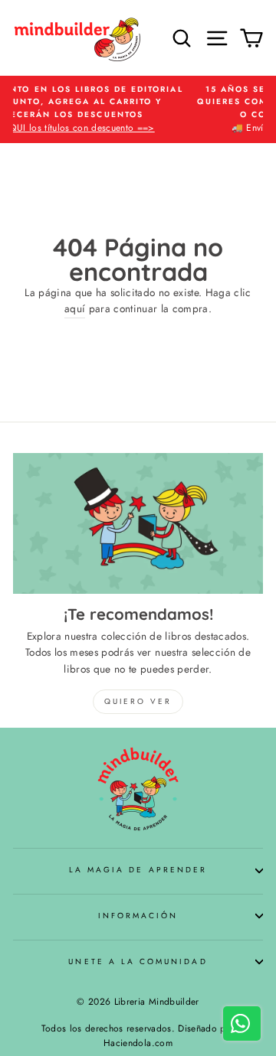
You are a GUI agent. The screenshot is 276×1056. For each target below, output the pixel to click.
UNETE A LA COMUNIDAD (137, 961)
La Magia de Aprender (138, 869)
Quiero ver (138, 701)
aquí (74, 308)
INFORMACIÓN (138, 915)
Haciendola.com (138, 1043)
